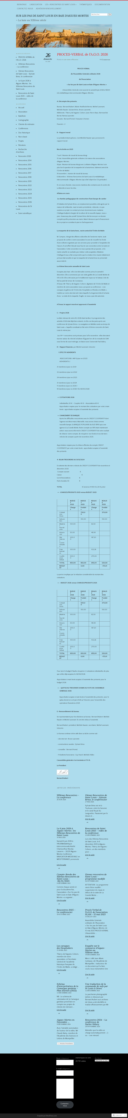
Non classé (22, 137)
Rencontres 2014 (24, 160)
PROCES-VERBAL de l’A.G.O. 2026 (82, 54)
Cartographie (23, 120)
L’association (36, 4)
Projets (21, 141)
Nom (62, 1058)
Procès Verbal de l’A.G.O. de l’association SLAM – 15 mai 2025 (96, 912)
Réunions (75, 59)
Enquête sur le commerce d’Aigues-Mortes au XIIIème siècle (95, 949)
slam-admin (66, 59)
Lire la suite (89, 820)
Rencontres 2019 (24, 181)
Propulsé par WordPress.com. (47, 1116)
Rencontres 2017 (24, 173)
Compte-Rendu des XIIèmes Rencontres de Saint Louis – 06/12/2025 (68, 877)
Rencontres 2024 (25, 194)
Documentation (102, 4)
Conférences (23, 128)
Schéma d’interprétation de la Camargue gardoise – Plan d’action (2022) (67, 987)
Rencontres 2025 (25, 198)
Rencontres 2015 (24, 165)
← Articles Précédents (65, 1043)
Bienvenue (22, 4)
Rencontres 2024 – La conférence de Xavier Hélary (96, 1022)
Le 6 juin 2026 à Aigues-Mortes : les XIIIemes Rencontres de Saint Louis (68, 831)
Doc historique (24, 133)
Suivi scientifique (25, 213)
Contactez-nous (25, 9)
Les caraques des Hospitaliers (65, 946)
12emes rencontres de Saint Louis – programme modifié (96, 876)
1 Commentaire (105, 60)
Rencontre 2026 (24, 156)
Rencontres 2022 (25, 185)
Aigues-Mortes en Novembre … (65, 1020)
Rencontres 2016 (24, 169)
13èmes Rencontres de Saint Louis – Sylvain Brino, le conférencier (96, 797)
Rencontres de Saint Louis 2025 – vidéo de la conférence (96, 830)
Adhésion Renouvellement (48, 9)
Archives (98, 1058)
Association (22, 112)
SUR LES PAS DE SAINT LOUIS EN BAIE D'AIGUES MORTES (52, 15)
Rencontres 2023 (25, 190)
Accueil (21, 108)
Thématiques (85, 4)
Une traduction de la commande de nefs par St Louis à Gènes (96, 986)
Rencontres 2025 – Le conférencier (66, 910)
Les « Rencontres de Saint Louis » (60, 4)
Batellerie (22, 116)
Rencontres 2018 (24, 177)
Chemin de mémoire (26, 124)
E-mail (63, 1069)
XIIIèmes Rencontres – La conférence (68, 796)
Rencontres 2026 (25, 202)
